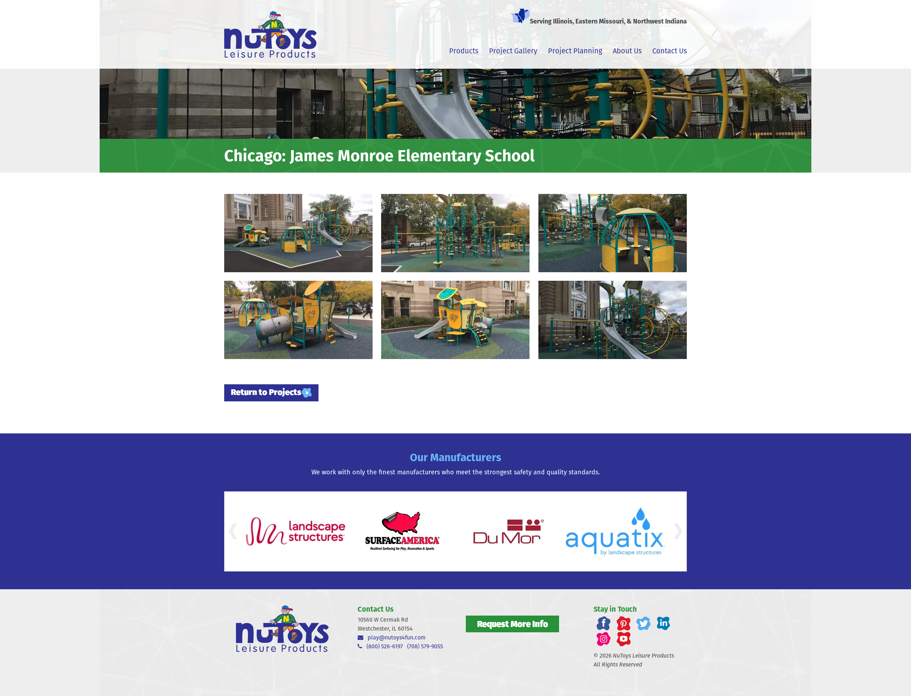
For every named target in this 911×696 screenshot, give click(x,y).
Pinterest (623, 623)
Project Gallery (513, 51)
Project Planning (575, 51)
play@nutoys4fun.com (394, 637)
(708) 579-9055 (425, 646)
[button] (233, 531)
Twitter (643, 623)
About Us (627, 51)
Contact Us (669, 51)
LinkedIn (663, 623)
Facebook (603, 623)
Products (463, 51)
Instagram (603, 639)
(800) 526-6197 (382, 646)
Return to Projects (266, 392)
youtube (623, 639)
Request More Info (512, 624)
